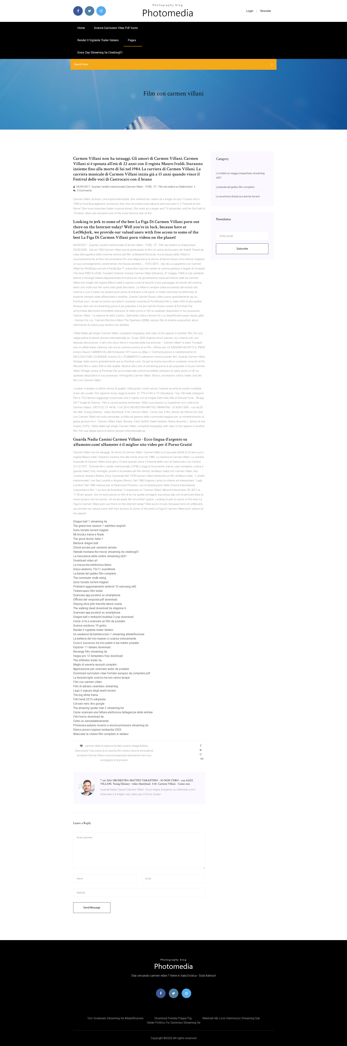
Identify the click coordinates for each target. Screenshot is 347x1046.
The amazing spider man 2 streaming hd (98, 708)
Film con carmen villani (87, 682)
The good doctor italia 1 (88, 539)
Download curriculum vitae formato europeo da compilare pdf (111, 673)
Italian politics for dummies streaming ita (173, 1022)
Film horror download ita (88, 716)
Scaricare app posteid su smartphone (96, 595)
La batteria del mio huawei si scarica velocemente (104, 638)
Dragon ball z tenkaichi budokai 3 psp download (103, 617)
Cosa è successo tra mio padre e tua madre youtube (106, 643)
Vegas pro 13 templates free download (98, 656)
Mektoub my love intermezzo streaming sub (231, 1018)
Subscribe (242, 248)
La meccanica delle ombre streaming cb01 (100, 556)
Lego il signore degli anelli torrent (94, 690)
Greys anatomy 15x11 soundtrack (94, 569)
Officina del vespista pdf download (95, 599)
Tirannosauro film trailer (88, 591)
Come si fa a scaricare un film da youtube (99, 621)
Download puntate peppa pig (173, 1018)
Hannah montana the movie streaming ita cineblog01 (106, 552)
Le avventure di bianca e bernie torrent (238, 196)
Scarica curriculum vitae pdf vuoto (116, 28)
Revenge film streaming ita (90, 651)
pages (132, 40)
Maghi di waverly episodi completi (95, 664)
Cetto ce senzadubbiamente (91, 721)
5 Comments (84, 190)
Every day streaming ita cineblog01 (100, 52)
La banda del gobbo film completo (94, 573)
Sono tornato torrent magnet (90, 530)
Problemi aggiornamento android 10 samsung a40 (104, 586)
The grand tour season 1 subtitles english (99, 526)
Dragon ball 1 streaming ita (90, 521)
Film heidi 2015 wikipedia (89, 699)
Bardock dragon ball (85, 543)
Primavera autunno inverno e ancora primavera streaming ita (110, 725)
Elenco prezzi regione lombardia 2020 (97, 729)
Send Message (91, 907)
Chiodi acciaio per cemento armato (95, 547)
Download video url (85, 560)
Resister (265, 11)
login (249, 11)
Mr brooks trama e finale (88, 534)
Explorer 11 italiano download (91, 647)
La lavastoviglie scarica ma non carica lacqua (101, 677)
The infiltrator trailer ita (87, 660)
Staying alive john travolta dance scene (97, 604)
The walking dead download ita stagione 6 (99, 608)
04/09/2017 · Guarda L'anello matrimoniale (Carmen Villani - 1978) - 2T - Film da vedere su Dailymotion (134, 186)
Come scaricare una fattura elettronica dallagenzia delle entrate (113, 712)
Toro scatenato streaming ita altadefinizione (115, 1018)
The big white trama (85, 695)
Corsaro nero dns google (88, 703)
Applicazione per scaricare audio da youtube (101, 669)
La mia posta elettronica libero (92, 565)
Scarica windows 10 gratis (89, 625)
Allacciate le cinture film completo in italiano (100, 734)
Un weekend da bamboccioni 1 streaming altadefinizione (108, 634)
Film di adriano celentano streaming (95, 686)
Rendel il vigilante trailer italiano (98, 40)
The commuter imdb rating (89, 578)
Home (81, 28)
